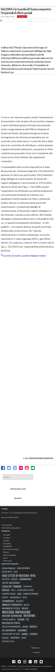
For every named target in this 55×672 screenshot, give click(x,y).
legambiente (8, 601)
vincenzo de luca (8, 641)
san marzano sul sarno (11, 634)
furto (13, 590)
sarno (25, 634)
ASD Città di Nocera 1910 (18, 575)
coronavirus (27, 586)
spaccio (5, 637)
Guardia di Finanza (30, 594)
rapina (25, 626)
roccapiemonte (9, 630)
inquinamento (15, 597)
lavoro (25, 597)
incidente (5, 597)
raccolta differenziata (11, 626)
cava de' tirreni (11, 586)
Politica (6, 552)
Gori (19, 593)
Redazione (35, 648)
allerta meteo (7, 572)
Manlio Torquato (12, 604)
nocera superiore (12, 615)
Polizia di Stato (11, 623)
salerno (22, 630)
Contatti (36, 652)
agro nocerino (23, 568)
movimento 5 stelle (11, 608)
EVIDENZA (7, 546)
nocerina (29, 615)
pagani (21, 619)
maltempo (19, 601)
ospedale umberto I (9, 619)
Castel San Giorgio (11, 582)
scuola (33, 634)
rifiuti (33, 626)
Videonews (7, 561)
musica (25, 608)
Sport (5, 558)
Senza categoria (9, 555)
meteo (26, 604)
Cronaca (22, 16)
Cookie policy (6, 525)
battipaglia (6, 579)
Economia (7, 543)
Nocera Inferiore (16, 612)
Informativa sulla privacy (10, 528)
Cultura (6, 540)
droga (5, 590)
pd (27, 619)
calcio (14, 579)
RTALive (14, 666)
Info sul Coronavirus (11, 549)
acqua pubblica (8, 568)
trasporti (15, 637)
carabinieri (25, 579)
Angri (16, 572)
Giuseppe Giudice (8, 594)
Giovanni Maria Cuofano (25, 590)
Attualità (6, 535)
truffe (23, 638)
